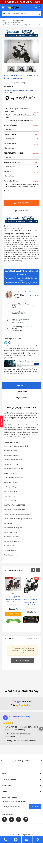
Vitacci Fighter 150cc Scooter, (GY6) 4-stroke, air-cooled (21, 25)
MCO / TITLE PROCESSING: (21, 153)
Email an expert (31, 292)
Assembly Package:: (21, 125)
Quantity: (7, 191)
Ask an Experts (33, 295)
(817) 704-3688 (19, 296)
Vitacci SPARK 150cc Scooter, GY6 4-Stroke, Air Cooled (31, 602)
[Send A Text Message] (16, 839)
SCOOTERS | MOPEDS (16, 20)
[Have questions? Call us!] (5, 839)
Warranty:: (21, 172)
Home (4, 20)
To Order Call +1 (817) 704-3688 (21, 1)
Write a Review (22, 660)
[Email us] (27, 839)
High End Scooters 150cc (11, 23)
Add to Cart (23, 203)
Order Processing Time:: (21, 162)
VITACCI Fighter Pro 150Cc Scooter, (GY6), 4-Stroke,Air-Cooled (13, 599)
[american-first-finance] (9, 342)
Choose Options (13, 614)
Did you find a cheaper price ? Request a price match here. (20, 91)
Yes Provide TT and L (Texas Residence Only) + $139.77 (21, 116)
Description (21, 385)
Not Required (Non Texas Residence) (20, 120)
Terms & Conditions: (11, 181)
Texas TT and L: (21, 112)
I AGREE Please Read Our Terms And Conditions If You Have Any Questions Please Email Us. (22, 185)
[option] (21, 51)
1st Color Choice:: (21, 135)
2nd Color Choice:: (21, 144)
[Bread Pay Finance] (6, 342)
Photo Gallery (21, 391)
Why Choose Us (21, 398)
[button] (21, 33)
